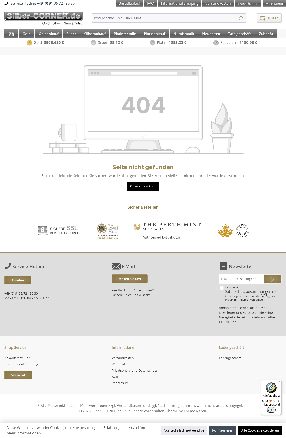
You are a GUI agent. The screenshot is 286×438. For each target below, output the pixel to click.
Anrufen (17, 280)
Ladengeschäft (230, 358)
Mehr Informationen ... (25, 433)
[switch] (271, 410)
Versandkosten (123, 358)
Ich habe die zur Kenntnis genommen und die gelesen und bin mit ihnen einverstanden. (251, 293)
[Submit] (273, 279)
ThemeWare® (195, 411)
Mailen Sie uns (130, 279)
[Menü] (279, 382)
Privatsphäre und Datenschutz (134, 370)
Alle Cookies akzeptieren (260, 430)
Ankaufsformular (17, 358)
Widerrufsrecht (123, 364)
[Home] (11, 33)
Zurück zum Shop (143, 186)
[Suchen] (240, 18)
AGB (264, 295)
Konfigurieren (222, 430)
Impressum (120, 383)
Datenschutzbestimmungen (247, 291)
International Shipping (21, 364)
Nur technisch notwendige (184, 430)
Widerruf (18, 375)
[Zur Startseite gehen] (43, 17)
